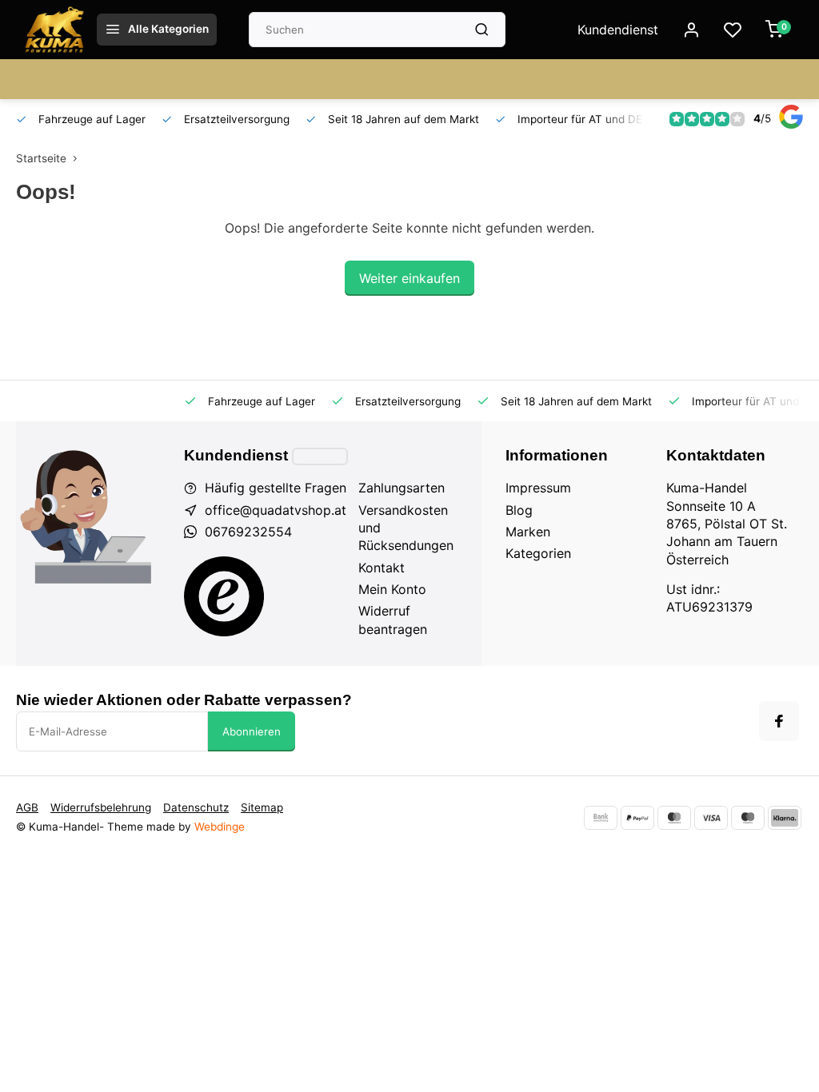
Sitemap (262, 807)
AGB (27, 807)
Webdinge (219, 826)
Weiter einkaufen (409, 278)
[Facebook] (779, 721)
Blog (519, 510)
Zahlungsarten (401, 488)
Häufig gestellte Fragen (275, 488)
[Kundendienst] (320, 456)
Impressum (538, 488)
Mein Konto (392, 589)
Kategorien (538, 553)
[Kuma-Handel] (54, 30)
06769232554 (248, 532)
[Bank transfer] (600, 818)
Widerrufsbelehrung (100, 807)
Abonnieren (251, 731)
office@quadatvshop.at (275, 510)
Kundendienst (617, 30)
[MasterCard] (674, 818)
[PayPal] (637, 818)
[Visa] (711, 818)
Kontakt (381, 568)
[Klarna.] (784, 818)
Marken (527, 532)
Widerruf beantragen (392, 619)
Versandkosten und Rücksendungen (405, 528)
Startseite (41, 158)
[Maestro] (748, 818)
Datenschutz (196, 807)
